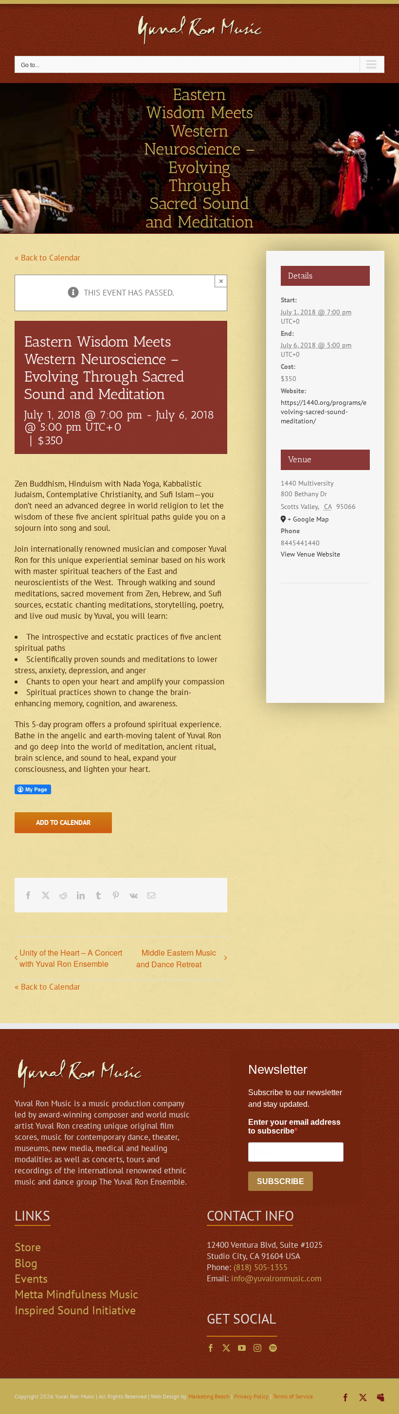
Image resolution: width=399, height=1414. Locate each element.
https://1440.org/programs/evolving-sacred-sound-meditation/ (323, 411)
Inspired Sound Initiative (75, 1310)
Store (28, 1247)
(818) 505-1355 (261, 1267)
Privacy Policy (251, 1396)
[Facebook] (211, 1348)
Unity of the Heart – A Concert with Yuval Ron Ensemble (70, 958)
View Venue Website (310, 554)
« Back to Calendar (47, 257)
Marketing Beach (209, 1396)
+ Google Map (308, 519)
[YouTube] (242, 1348)
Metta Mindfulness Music (76, 1294)
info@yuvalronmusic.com (276, 1278)
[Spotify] (273, 1348)
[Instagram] (257, 1348)
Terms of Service (293, 1396)
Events (31, 1278)
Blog (26, 1263)
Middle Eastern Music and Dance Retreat (176, 958)
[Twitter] (226, 1348)
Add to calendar (63, 823)
